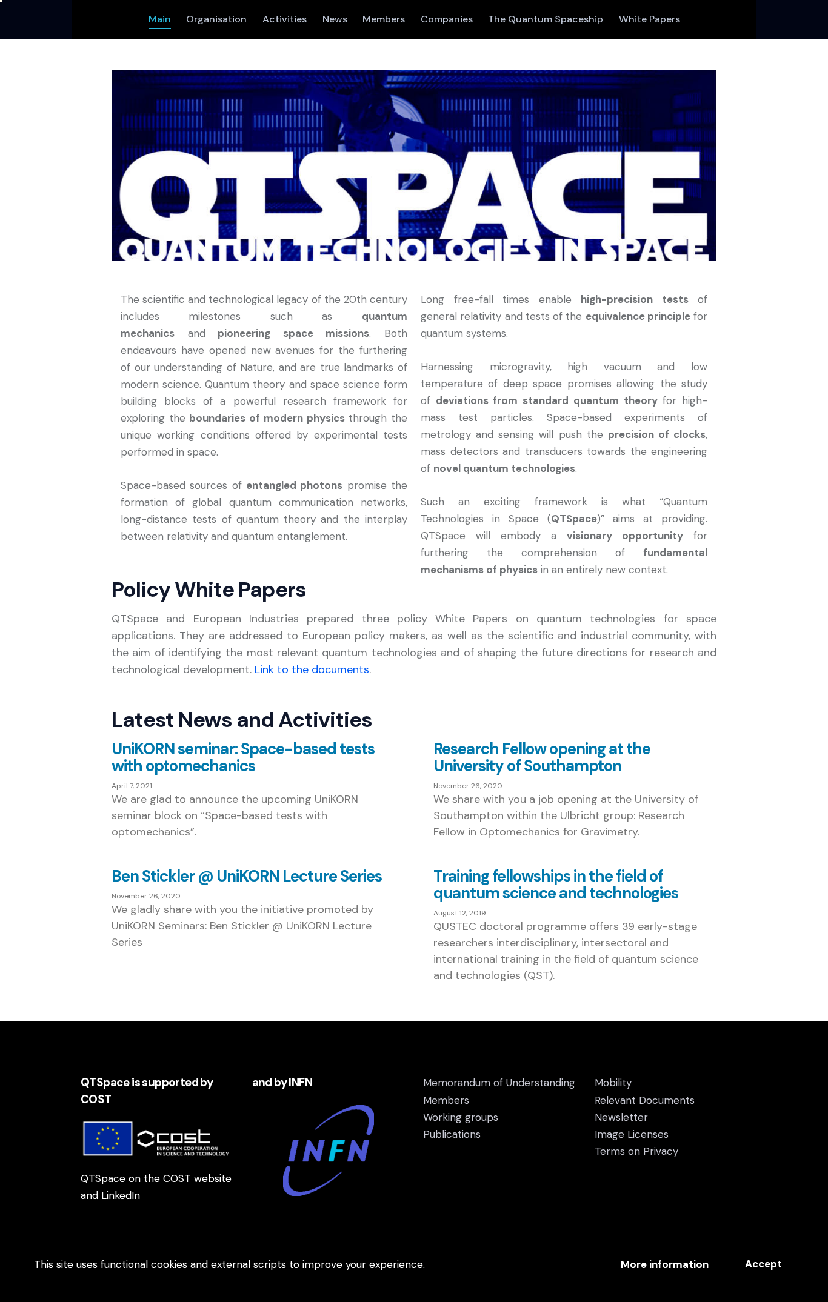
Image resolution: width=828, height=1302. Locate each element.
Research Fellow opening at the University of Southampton (541, 757)
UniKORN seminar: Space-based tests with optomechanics (243, 757)
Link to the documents (312, 669)
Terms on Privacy (636, 1151)
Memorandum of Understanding (499, 1082)
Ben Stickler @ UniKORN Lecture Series (247, 876)
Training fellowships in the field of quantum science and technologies (555, 885)
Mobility (613, 1082)
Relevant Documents (645, 1100)
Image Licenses (632, 1134)
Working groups (460, 1117)
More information (665, 1264)
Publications (452, 1134)
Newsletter (621, 1117)
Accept (763, 1263)
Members (446, 1100)
